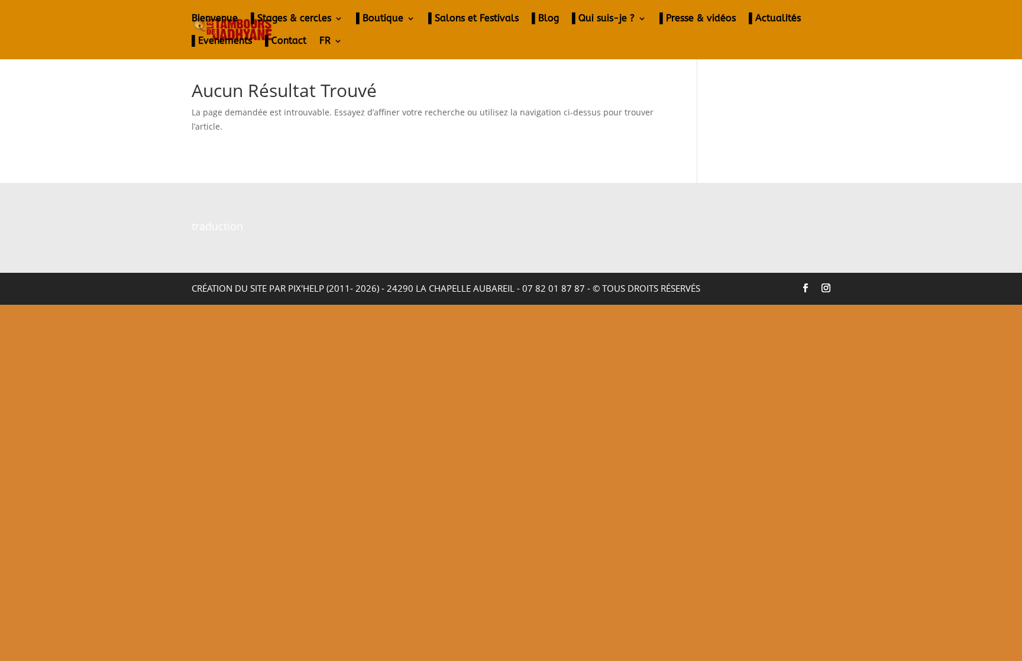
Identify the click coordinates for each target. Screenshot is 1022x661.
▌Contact (285, 41)
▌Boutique (379, 19)
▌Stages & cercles (291, 19)
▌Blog (545, 19)
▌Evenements (222, 41)
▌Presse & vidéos (697, 19)
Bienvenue (215, 19)
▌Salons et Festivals (473, 19)
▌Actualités (775, 19)
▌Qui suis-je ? (603, 19)
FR (325, 41)
